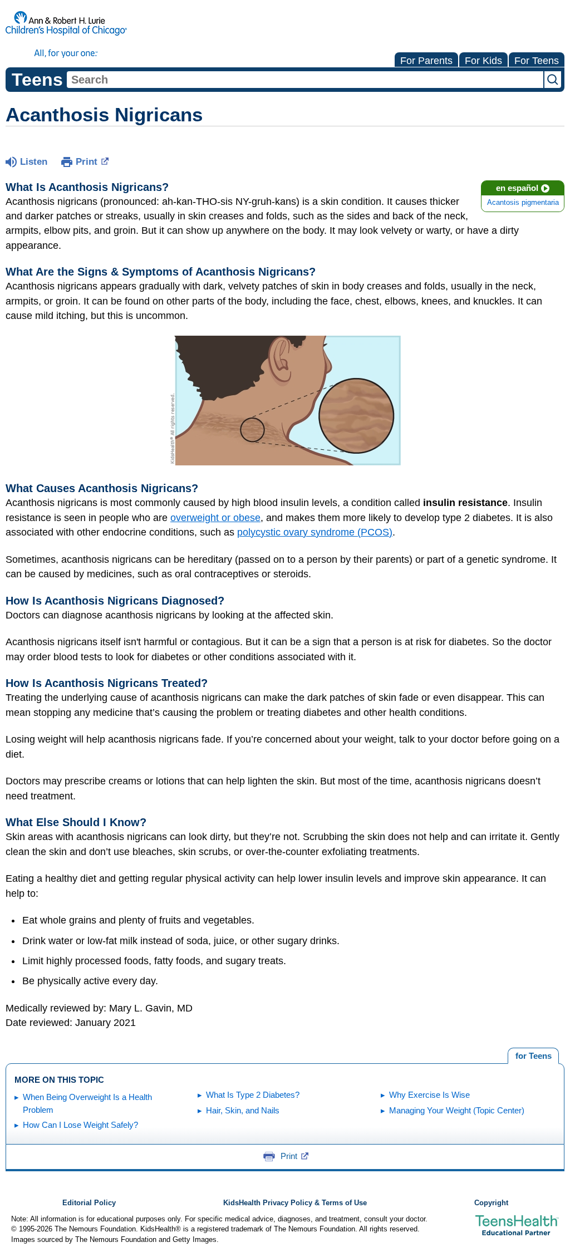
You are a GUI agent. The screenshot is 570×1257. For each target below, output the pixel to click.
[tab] (533, 1056)
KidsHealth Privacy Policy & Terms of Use (295, 1203)
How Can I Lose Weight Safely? (80, 1125)
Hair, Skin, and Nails (242, 1110)
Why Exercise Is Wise (429, 1094)
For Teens (536, 60)
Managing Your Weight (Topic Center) (456, 1110)
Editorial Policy (89, 1203)
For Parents (426, 60)
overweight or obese (215, 517)
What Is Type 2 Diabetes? (252, 1094)
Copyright (491, 1203)
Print (86, 161)
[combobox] (305, 79)
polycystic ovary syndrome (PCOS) (314, 532)
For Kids (483, 60)
